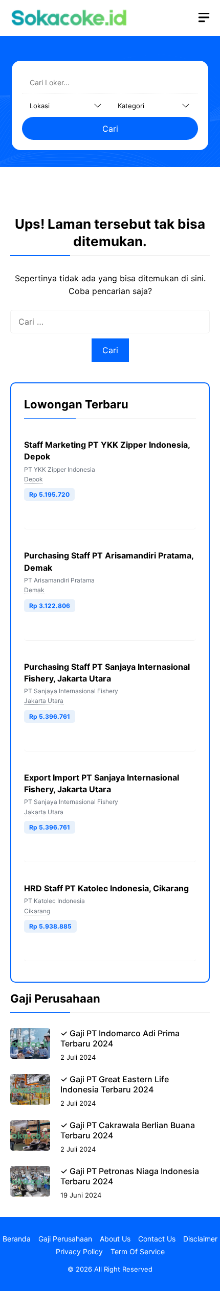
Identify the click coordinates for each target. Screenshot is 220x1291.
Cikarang (37, 911)
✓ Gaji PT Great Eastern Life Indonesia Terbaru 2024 (114, 1084)
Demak (34, 590)
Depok (33, 479)
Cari (110, 129)
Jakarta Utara (43, 700)
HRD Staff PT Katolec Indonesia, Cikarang (106, 888)
